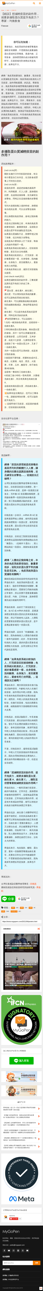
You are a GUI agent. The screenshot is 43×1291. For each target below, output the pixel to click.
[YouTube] (9, 1250)
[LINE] (18, 1250)
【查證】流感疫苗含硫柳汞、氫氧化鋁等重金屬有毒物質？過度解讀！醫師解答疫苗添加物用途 (21, 964)
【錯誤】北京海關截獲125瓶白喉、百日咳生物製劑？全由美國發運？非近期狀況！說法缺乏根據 (21, 946)
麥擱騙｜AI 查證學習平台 (11, 1279)
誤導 (8, 10)
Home (2, 10)
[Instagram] (13, 1250)
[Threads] (23, 1250)
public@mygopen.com (17, 1245)
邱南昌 (33, 884)
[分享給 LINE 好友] (8, 899)
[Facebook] (4, 1250)
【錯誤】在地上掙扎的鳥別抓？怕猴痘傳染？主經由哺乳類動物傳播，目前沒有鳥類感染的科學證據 (21, 983)
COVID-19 (13, 10)
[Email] (27, 1250)
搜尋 (36, 1263)
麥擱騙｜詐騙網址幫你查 (11, 1275)
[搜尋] (34, 3)
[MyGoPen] (8, 4)
